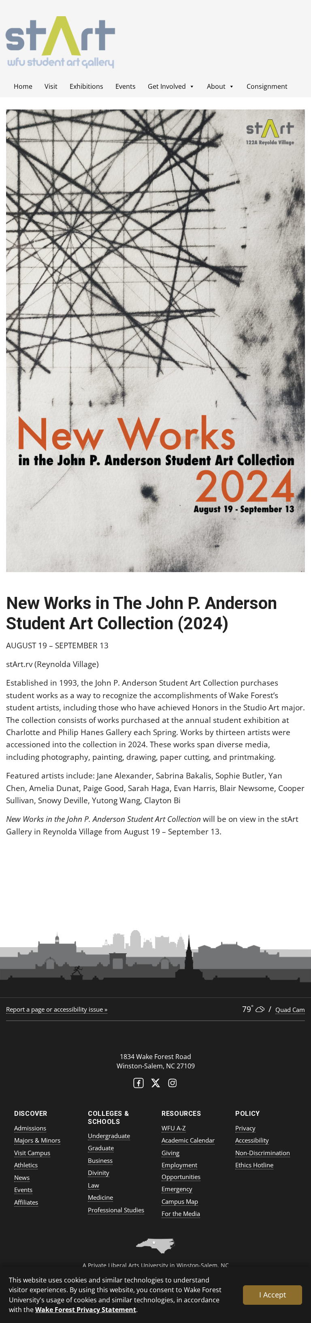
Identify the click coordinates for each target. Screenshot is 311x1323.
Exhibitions (86, 86)
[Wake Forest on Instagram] (172, 1084)
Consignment (267, 86)
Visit (51, 86)
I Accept (272, 1294)
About (216, 86)
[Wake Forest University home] (155, 1040)
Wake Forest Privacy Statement (85, 1309)
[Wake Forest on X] (155, 1084)
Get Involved (167, 86)
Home (23, 86)
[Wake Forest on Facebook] (138, 1084)
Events (125, 86)
